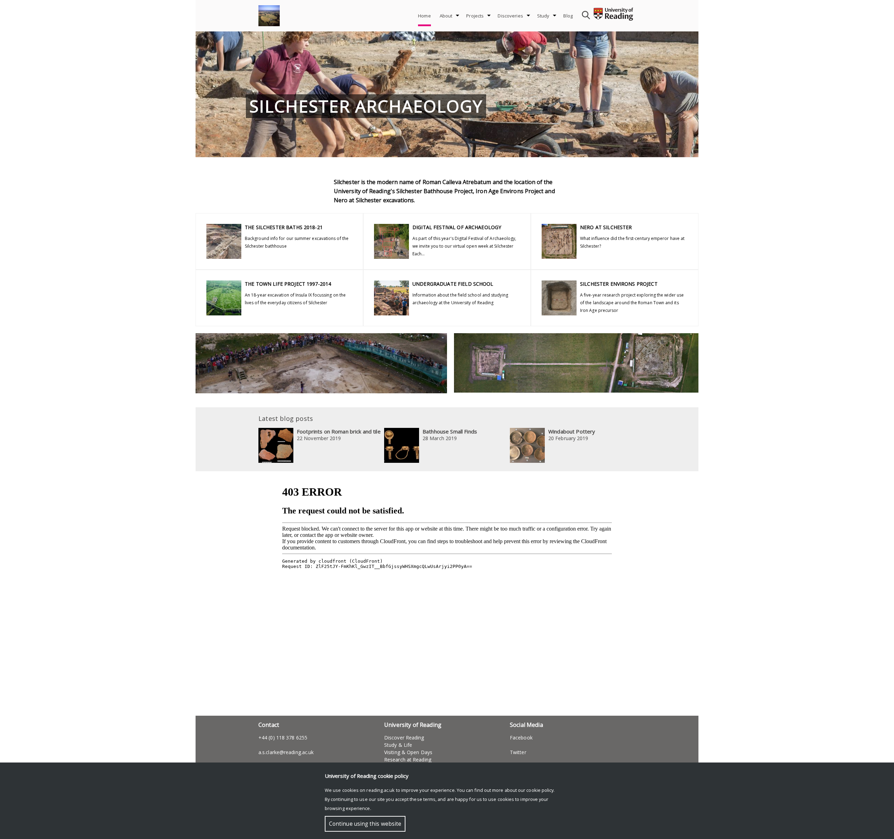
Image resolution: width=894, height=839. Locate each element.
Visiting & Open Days (408, 752)
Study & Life (398, 745)
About (446, 16)
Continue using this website (365, 823)
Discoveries (510, 16)
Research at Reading (407, 759)
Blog (568, 16)
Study (543, 16)
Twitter (519, 752)
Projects (475, 16)
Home (424, 16)
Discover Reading (404, 737)
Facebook (521, 737)
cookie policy (540, 790)
